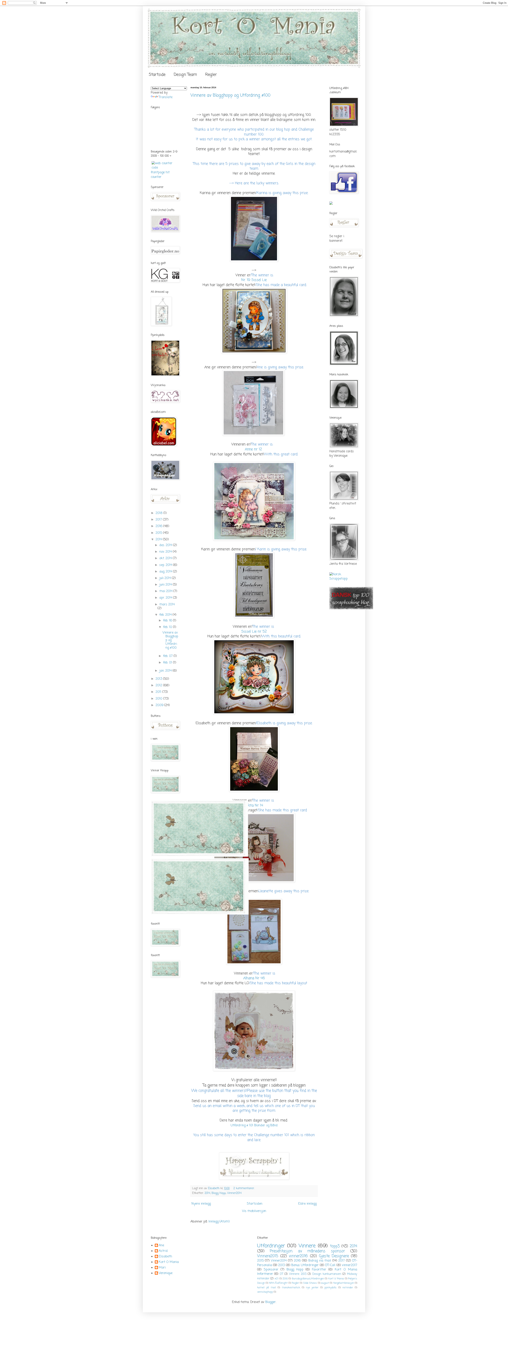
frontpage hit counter (160, 174)
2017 (159, 519)
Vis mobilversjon (254, 1211)
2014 (207, 1193)
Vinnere (307, 1246)
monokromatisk (291, 1288)
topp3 (335, 1246)
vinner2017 (349, 1265)
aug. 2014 (166, 571)
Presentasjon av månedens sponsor (307, 1251)
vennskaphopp (265, 1292)
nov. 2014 (166, 551)
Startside (157, 75)
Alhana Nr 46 (254, 978)
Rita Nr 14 (254, 805)
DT (281, 1274)
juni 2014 (166, 584)
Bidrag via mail (319, 1260)
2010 (159, 698)
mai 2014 (166, 591)
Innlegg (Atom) (219, 1221)
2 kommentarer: (244, 1188)
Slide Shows (310, 1283)
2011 (159, 692)
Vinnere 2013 (297, 1274)
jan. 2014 (166, 670)
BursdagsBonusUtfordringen (308, 1279)
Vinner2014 (234, 1193)
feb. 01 (168, 662)
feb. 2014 (166, 615)
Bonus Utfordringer (305, 1265)
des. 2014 (166, 545)
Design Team (185, 75)
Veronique (165, 1273)
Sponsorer (271, 1269)
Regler (211, 75)
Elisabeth (165, 1257)
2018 (160, 513)
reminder (348, 1288)
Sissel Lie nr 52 (254, 631)
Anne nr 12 (254, 449)
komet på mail (266, 1288)
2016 (159, 526)
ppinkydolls (330, 1288)
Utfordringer (271, 1246)
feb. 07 (168, 656)
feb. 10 (168, 627)
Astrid (163, 1251)
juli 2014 (165, 578)
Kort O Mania (169, 1262)
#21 (276, 1279)
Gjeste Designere (334, 1256)
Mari (162, 1268)
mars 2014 (167, 604)
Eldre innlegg (307, 1203)
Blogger (270, 1302)
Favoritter (319, 1269)
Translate (165, 97)
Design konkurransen (326, 1274)
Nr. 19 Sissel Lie (254, 280)
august (325, 1283)
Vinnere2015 (267, 1256)
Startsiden (254, 1203)
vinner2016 (298, 1256)
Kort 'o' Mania (336, 1279)
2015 (159, 533)
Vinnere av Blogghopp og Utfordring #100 (230, 95)
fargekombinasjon (343, 1283)
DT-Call (330, 1265)
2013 (159, 679)
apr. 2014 (166, 597)
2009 (160, 705)
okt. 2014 (166, 558)
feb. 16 (168, 620)
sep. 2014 (166, 565)
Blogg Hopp (219, 1193)
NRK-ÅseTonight (278, 1283)
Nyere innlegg (201, 1203)
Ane (161, 1246)
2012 (159, 685)
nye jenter (312, 1288)
